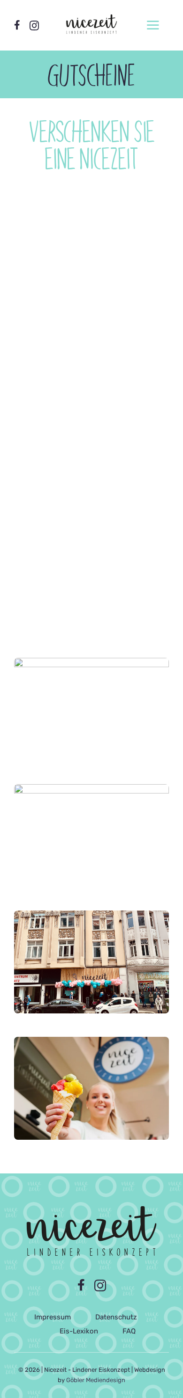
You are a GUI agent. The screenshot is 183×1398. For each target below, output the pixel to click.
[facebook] (17, 24)
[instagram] (34, 25)
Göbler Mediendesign (95, 1379)
